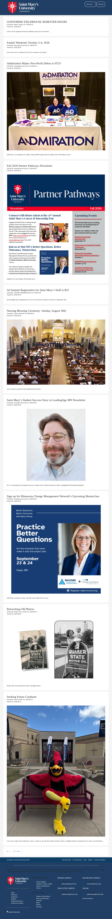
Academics (14, 897)
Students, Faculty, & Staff (44, 884)
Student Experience (17, 901)
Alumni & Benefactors (43, 886)
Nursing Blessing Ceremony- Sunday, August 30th (36, 310)
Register (90, 860)
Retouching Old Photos (20, 609)
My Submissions (77, 860)
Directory (39, 907)
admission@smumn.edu (68, 884)
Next (19, 851)
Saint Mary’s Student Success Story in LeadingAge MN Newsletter (46, 400)
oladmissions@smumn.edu (95, 894)
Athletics (13, 899)
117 (14, 851)
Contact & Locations (17, 903)
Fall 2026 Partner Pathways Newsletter (29, 165)
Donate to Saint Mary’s (43, 896)
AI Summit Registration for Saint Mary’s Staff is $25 (38, 290)
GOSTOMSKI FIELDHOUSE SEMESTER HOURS (37, 21)
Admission (14, 895)
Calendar (39, 900)
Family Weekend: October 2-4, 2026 (28, 42)
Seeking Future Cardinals (22, 696)
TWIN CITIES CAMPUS (66, 888)
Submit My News (66, 860)
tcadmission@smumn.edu (69, 894)
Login (84, 860)
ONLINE (86, 888)
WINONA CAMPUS (64, 878)
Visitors (38, 888)
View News (89, 4)
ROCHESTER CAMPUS (91, 878)
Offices (38, 904)
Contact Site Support (99, 860)
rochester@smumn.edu (94, 884)
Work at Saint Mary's (42, 898)
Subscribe (100, 4)
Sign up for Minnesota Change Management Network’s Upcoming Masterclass (53, 496)
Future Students (41, 882)
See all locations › (88, 898)
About (13, 893)
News (38, 902)
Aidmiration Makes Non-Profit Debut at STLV (34, 63)
